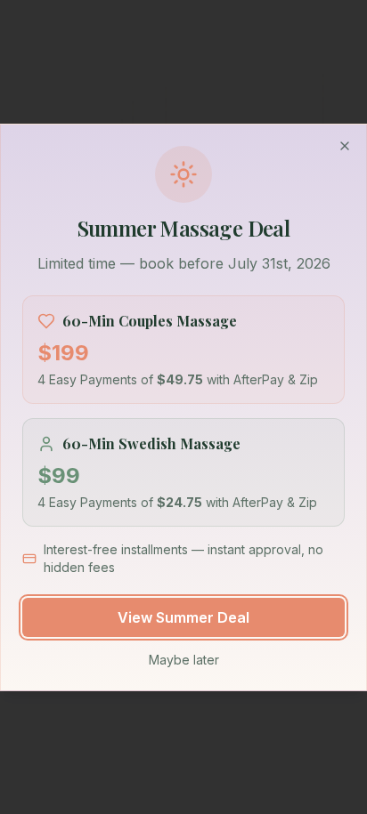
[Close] (345, 146)
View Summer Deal (183, 617)
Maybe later (184, 659)
